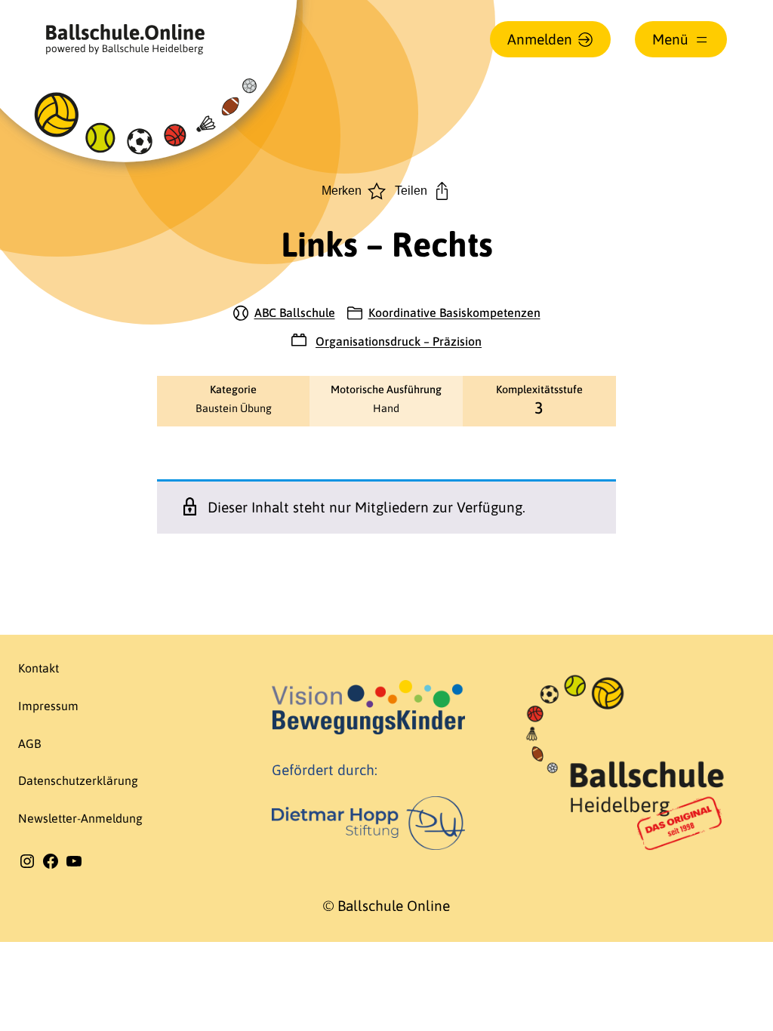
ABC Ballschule (294, 312)
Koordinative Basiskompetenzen (454, 312)
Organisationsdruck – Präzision (399, 341)
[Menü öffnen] (681, 39)
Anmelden (539, 39)
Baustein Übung (234, 408)
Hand (386, 408)
